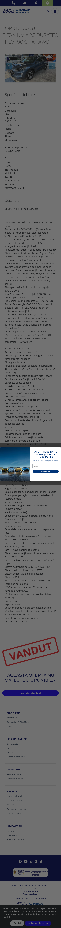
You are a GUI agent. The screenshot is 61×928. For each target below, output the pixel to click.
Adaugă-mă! (45, 471)
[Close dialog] (59, 449)
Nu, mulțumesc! (45, 476)
